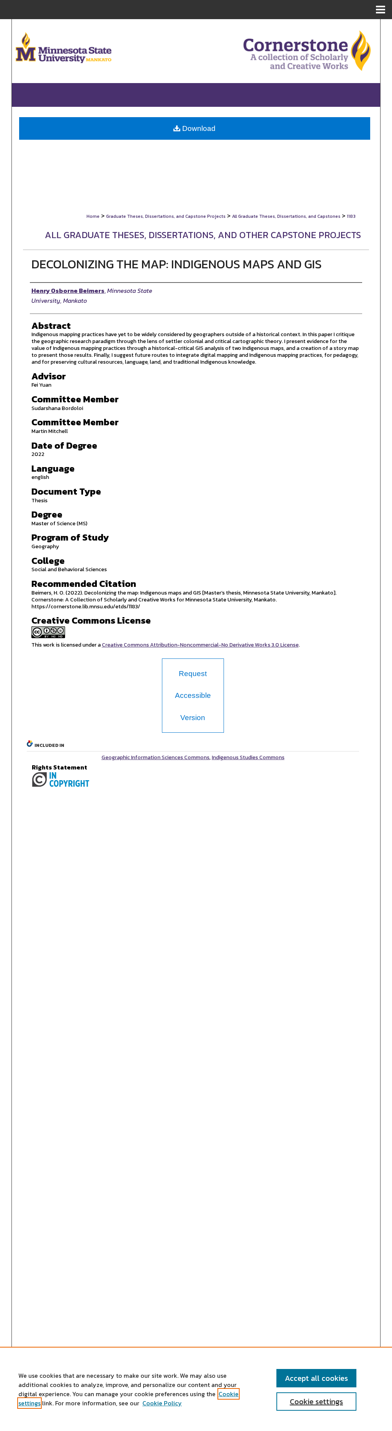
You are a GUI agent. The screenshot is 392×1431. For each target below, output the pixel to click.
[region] (196, 1389)
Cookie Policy (162, 1403)
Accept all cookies (316, 1378)
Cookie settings (316, 1401)
